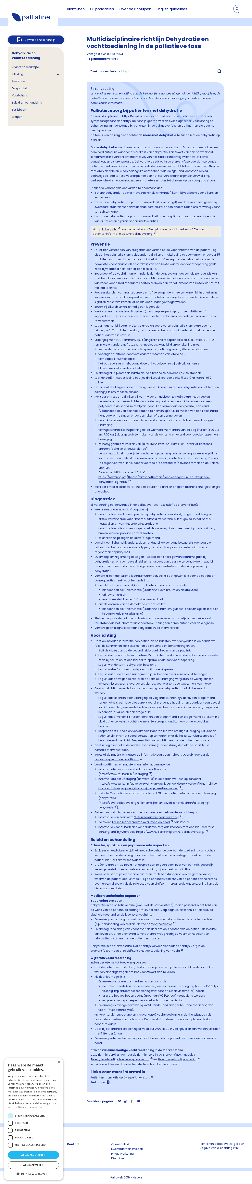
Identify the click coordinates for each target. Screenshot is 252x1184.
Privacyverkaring (122, 1154)
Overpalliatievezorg (139, 234)
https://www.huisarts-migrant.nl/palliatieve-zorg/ (170, 832)
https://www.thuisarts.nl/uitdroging (124, 774)
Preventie (18, 81)
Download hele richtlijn (40, 40)
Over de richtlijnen (135, 9)
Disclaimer (118, 1158)
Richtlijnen (76, 9)
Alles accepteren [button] (33, 1155)
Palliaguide (109, 229)
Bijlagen (17, 117)
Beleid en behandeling (27, 103)
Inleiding (17, 74)
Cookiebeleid (120, 1144)
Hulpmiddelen (102, 9)
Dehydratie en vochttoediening (26, 55)
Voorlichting (20, 95)
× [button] (58, 1062)
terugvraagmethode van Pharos (116, 759)
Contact (73, 1144)
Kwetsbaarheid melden (127, 1149)
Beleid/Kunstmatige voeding (177, 1059)
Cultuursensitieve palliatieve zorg (156, 817)
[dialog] (33, 1119)
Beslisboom (19, 110)
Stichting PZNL (229, 1148)
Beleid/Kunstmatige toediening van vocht (151, 951)
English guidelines (172, 9)
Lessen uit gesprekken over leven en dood (141, 822)
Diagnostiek (20, 88)
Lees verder (35, 1107)
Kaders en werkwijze (25, 67)
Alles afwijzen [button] (33, 1165)
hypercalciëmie (161, 924)
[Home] (33, 17)
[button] (33, 1173)
